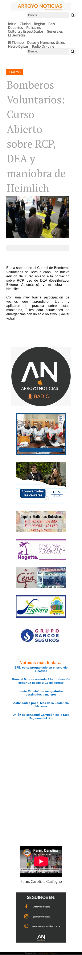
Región (39, 23)
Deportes (15, 27)
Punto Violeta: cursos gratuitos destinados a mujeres (41, 692)
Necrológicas (18, 46)
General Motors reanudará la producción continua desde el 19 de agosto (41, 681)
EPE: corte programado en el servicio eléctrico (41, 669)
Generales (55, 31)
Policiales (33, 27)
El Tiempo (16, 42)
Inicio (12, 23)
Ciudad (25, 23)
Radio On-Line (43, 46)
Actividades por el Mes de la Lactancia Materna (41, 704)
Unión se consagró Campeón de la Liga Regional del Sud (41, 716)
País (51, 23)
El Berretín (16, 35)
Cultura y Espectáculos (26, 31)
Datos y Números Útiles (46, 42)
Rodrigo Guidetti (49, 953)
